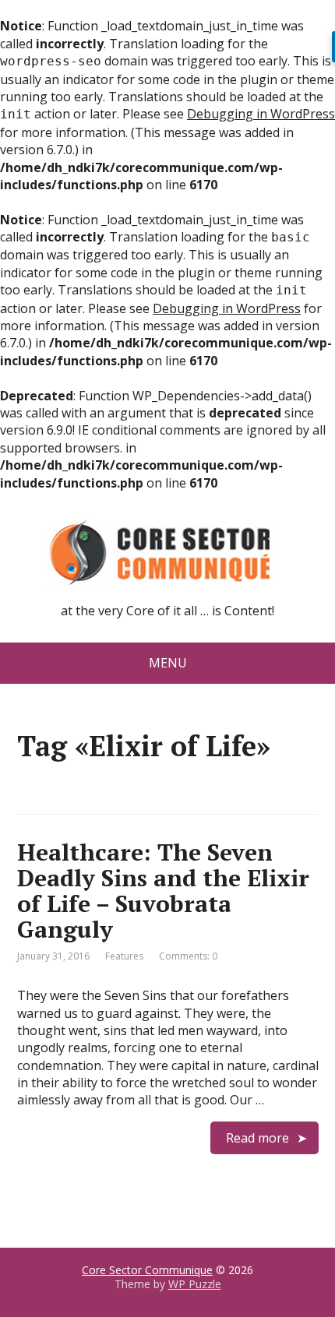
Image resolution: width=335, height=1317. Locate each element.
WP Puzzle (194, 1284)
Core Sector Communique (147, 1269)
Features (124, 956)
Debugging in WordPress (261, 113)
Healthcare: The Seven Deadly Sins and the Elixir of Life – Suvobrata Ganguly (163, 890)
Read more (257, 1137)
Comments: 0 (188, 956)
